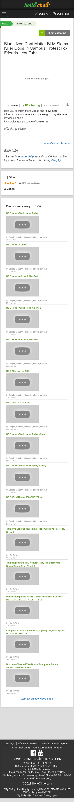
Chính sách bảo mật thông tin (47, 747)
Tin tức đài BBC (23, 23)
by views (26, 226)
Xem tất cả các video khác (37, 698)
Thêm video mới (57, 33)
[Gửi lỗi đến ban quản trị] (67, 104)
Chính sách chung (21, 747)
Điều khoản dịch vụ (27, 743)
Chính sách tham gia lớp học (54, 743)
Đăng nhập (63, 13)
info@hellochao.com (40, 768)
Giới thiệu (9, 743)
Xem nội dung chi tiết (56, 143)
